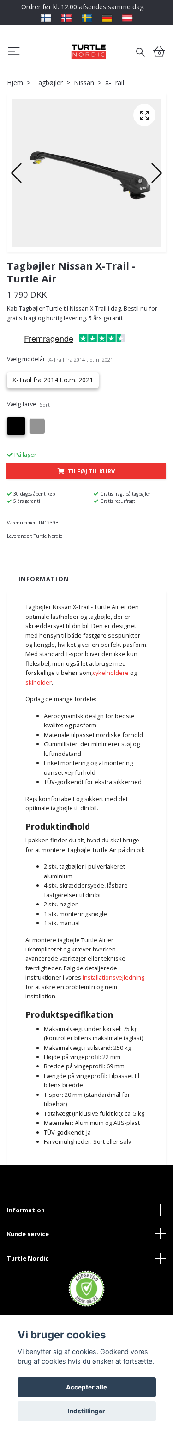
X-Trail (114, 82)
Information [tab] (43, 579)
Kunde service (28, 1234)
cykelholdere (111, 673)
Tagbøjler (48, 82)
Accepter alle (86, 1387)
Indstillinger (86, 1411)
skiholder (38, 682)
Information (26, 1210)
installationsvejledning (113, 977)
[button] (17, 173)
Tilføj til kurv (91, 471)
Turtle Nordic (27, 1258)
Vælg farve (28, 404)
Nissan (84, 82)
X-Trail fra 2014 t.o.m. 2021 (52, 379)
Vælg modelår (60, 359)
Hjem (15, 82)
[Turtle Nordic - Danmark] (88, 51)
